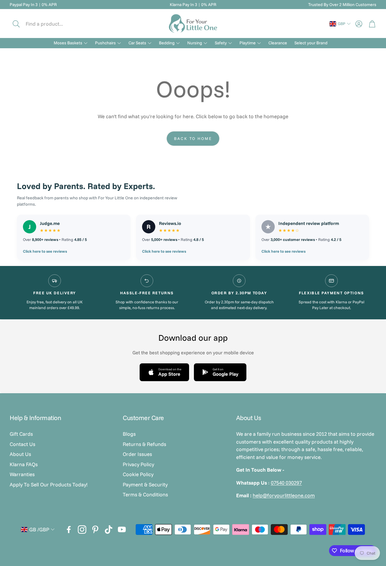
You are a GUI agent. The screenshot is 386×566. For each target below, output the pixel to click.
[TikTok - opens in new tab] (108, 529)
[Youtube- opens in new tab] (122, 529)
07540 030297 (286, 482)
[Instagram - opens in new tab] (82, 529)
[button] (50, 24)
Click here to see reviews (45, 251)
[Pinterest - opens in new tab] (95, 529)
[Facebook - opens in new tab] (69, 529)
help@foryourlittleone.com (284, 495)
